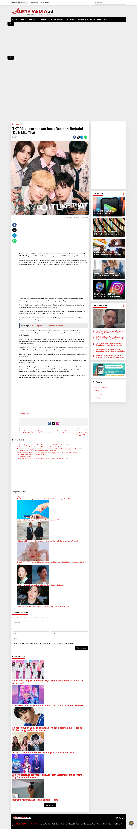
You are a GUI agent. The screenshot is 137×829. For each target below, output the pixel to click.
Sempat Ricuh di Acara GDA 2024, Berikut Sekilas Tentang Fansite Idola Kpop (42, 458)
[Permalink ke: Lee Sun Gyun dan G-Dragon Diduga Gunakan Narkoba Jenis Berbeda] (33, 574)
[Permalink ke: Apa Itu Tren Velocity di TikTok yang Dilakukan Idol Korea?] (28, 741)
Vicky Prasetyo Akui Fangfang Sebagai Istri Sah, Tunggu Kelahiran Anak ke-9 (110, 332)
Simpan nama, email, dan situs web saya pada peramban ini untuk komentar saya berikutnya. (44, 643)
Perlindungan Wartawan (59, 824)
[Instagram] (57, 423)
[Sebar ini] (74, 137)
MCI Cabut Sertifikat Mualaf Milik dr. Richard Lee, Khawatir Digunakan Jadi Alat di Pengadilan (110, 350)
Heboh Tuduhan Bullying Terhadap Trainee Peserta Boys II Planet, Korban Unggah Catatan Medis (49, 449)
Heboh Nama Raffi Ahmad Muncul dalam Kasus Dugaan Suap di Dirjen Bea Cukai (109, 344)
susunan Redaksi (45, 824)
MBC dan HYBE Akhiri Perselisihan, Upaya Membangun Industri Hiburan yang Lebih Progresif (47, 541)
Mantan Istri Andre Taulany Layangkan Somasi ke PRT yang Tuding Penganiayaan (110, 356)
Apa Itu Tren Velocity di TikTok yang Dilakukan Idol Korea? (36, 451)
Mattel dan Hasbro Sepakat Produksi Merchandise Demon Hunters (39, 447)
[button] (124, 3)
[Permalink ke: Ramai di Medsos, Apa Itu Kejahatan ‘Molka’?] (28, 788)
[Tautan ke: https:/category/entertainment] (123, 305)
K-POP (14, 138)
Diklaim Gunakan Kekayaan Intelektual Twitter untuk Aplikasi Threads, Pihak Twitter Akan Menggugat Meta (72, 432)
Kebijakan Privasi (17, 826)
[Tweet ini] (78, 137)
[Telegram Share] (81, 137)
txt (28, 413)
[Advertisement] (68, 41)
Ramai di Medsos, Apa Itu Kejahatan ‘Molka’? (31, 455)
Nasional (96, 391)
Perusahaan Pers (89, 824)
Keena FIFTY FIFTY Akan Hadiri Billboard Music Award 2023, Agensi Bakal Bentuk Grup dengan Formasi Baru (51, 563)
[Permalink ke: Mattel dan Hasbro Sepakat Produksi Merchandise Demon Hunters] (28, 694)
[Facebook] (49, 423)
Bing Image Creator (100, 387)
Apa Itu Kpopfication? (24, 456)
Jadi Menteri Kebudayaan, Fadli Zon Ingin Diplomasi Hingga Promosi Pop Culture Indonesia (47, 453)
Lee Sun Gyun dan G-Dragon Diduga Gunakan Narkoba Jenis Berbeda (40, 585)
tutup (11, 24)
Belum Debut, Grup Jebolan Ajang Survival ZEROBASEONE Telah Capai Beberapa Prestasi (35, 431)
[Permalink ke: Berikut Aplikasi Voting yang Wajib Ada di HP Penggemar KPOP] (33, 509)
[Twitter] (53, 423)
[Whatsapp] (85, 137)
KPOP (22, 413)
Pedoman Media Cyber (104, 824)
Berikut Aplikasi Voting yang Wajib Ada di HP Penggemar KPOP (38, 520)
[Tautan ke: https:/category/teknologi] (123, 193)
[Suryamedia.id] (32, 11)
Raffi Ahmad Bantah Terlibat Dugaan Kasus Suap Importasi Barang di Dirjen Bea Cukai (110, 338)
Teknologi (97, 398)
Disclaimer (117, 824)
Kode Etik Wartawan (75, 824)
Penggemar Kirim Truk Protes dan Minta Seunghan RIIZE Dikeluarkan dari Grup (43, 606)
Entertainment (99, 394)
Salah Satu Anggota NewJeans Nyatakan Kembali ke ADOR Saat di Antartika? (42, 445)
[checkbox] (131, 823)
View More (50, 805)
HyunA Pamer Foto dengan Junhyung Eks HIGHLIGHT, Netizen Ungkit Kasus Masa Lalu (46, 499)
